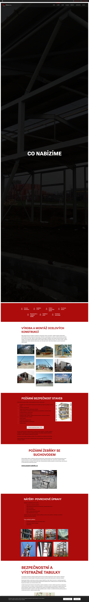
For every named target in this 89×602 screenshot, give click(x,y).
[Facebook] (2, 1)
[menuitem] (54, 5)
